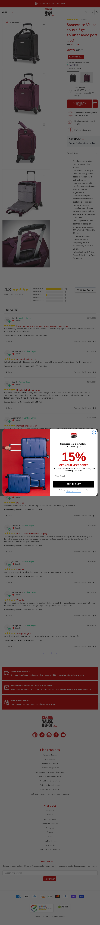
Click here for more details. (73, 491)
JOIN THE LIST (74, 484)
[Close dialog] (94, 432)
